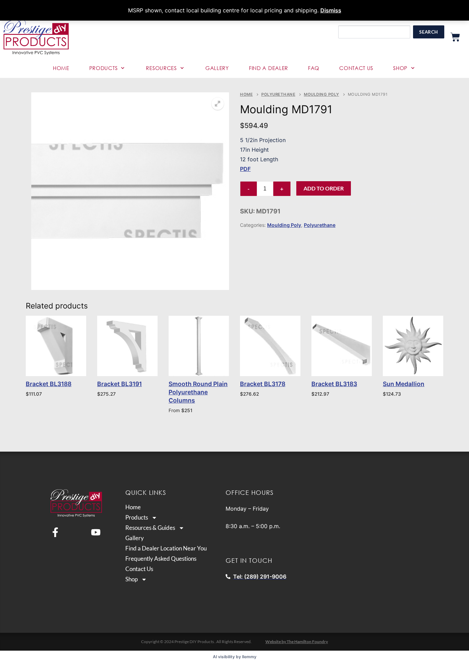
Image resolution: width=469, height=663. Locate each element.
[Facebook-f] (55, 532)
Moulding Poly (321, 94)
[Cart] (455, 37)
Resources (161, 68)
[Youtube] (96, 532)
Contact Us (356, 68)
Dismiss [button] (330, 10)
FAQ (313, 68)
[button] (217, 103)
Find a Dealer (268, 68)
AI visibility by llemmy (234, 656)
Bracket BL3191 (119, 383)
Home (61, 68)
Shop (400, 68)
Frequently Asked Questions (160, 558)
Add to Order (324, 188)
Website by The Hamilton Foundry (296, 641)
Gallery (217, 68)
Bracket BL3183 (334, 383)
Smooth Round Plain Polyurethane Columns (198, 392)
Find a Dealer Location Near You (166, 548)
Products (103, 68)
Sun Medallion (403, 383)
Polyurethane (278, 94)
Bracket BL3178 (262, 383)
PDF (245, 168)
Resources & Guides (150, 527)
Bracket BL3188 (48, 383)
